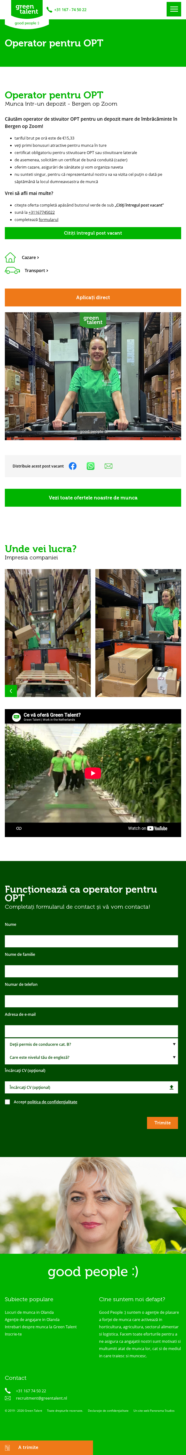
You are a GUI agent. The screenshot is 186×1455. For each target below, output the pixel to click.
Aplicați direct (93, 297)
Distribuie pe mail (108, 466)
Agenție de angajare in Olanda (32, 1319)
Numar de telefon (21, 984)
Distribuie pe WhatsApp (90, 466)
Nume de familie (20, 954)
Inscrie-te (13, 1334)
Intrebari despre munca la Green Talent (41, 1326)
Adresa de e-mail (20, 1014)
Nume (10, 924)
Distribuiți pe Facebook (73, 466)
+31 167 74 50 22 (31, 1391)
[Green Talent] (27, 14)
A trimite (27, 1447)
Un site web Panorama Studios (154, 1411)
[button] (23, 691)
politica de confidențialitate (52, 1102)
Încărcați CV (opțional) (25, 1070)
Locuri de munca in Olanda (29, 1312)
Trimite (162, 1123)
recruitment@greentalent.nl (41, 1398)
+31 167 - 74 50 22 (70, 9)
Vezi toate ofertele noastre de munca (93, 498)
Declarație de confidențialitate (108, 1411)
